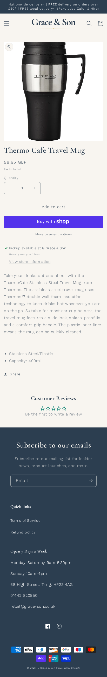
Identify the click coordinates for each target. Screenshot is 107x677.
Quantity (11, 178)
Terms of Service (25, 520)
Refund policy (23, 532)
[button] (6, 23)
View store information (29, 261)
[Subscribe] (90, 481)
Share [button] (15, 374)
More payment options (53, 234)
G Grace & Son (46, 668)
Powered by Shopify (68, 668)
